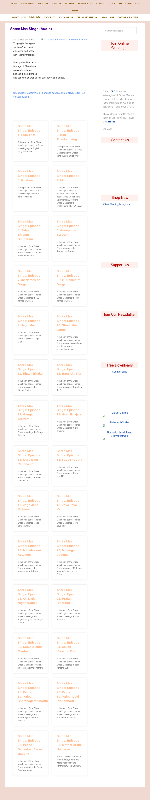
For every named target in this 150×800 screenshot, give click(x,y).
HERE (112, 91)
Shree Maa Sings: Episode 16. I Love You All (69, 455)
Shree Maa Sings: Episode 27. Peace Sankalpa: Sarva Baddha (30, 744)
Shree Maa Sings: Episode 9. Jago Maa (29, 321)
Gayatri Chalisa (120, 412)
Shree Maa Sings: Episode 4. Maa (68, 176)
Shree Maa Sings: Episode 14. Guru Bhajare (69, 410)
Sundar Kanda (119, 371)
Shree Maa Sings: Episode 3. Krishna (29, 176)
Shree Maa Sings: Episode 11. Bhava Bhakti (30, 369)
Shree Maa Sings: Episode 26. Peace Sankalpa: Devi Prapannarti (68, 692)
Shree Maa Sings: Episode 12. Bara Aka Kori (69, 369)
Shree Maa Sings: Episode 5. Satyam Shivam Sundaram (29, 230)
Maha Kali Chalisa (119, 422)
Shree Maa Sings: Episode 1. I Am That (29, 130)
